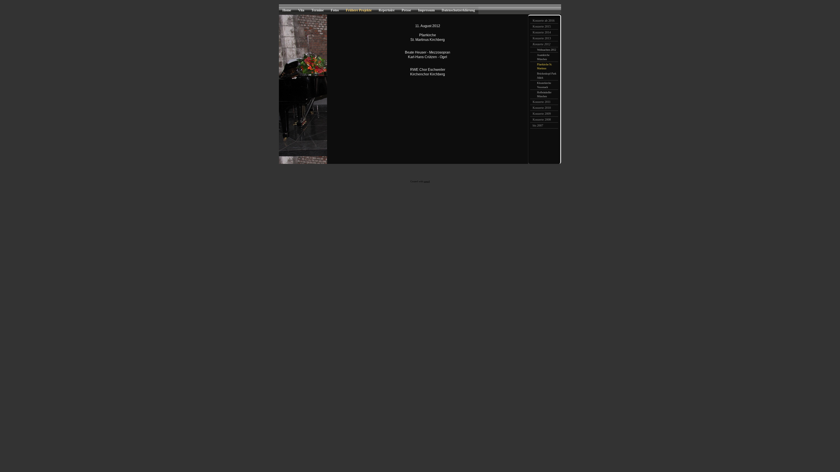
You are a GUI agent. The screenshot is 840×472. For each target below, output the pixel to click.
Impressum (426, 10)
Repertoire (387, 10)
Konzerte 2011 (542, 102)
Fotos (335, 10)
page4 (427, 181)
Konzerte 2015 (542, 26)
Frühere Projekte (359, 10)
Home (286, 10)
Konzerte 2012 (541, 44)
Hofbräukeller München (544, 94)
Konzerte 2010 (542, 107)
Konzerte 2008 (542, 119)
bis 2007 (538, 125)
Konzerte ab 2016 (544, 20)
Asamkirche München (543, 57)
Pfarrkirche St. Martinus (544, 66)
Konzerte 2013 (542, 38)
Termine (317, 10)
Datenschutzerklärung (458, 10)
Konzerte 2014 (542, 32)
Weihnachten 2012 (546, 49)
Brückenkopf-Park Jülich (546, 75)
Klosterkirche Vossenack (544, 85)
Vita (301, 10)
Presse (406, 10)
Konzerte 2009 (542, 113)
